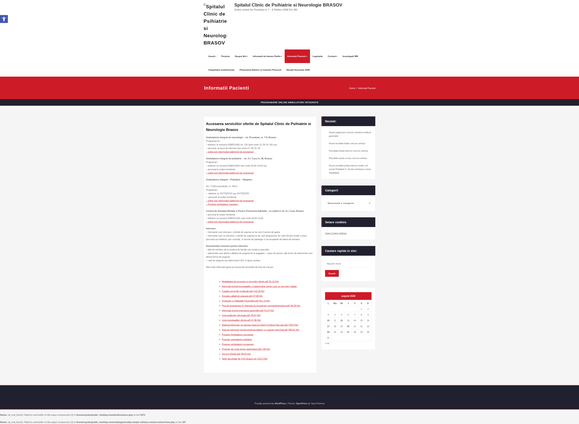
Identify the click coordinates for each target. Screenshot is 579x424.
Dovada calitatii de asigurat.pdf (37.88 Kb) (242, 296)
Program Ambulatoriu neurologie (237, 334)
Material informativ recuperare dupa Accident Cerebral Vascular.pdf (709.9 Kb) (260, 325)
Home (352, 88)
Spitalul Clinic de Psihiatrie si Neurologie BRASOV (288, 4)
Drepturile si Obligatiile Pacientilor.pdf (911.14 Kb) (246, 301)
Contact (332, 56)
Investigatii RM (350, 56)
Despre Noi (240, 56)
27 (348, 332)
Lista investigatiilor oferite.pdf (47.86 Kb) (241, 320)
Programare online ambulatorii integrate (289, 102)
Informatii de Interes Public (267, 56)
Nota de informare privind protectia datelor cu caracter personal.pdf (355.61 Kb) (260, 330)
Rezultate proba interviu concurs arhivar (348, 150)
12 (341, 320)
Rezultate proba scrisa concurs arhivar (348, 158)
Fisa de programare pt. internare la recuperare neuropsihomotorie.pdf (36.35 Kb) (261, 305)
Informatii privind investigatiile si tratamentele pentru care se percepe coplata (259, 286)
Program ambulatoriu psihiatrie (237, 339)
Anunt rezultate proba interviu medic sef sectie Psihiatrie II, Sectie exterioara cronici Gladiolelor (350, 169)
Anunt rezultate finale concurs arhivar (347, 143)
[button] (4, 19)
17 (328, 326)
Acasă (211, 56)
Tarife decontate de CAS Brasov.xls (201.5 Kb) (244, 358)
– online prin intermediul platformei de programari (230, 152)
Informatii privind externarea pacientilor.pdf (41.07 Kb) (248, 310)
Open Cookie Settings (336, 233)
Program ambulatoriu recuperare (238, 344)
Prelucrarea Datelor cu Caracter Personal (260, 70)
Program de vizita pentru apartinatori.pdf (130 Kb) (246, 349)
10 (328, 320)
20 (348, 326)
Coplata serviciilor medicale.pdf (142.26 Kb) (243, 291)
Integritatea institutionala (221, 70)
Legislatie (318, 56)
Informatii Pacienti (296, 56)
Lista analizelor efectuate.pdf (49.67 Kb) (241, 315)
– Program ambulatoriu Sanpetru (222, 204)
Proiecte (225, 56)
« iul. (327, 343)
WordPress (280, 403)
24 (328, 332)
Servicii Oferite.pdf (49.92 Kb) (236, 354)
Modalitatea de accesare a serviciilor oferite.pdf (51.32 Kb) (250, 281)
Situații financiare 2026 (298, 70)
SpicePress (301, 403)
